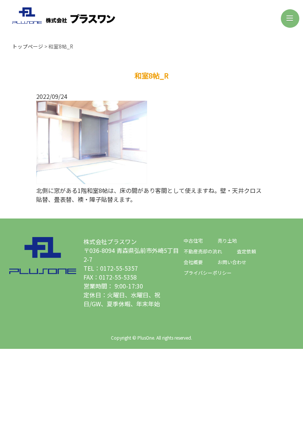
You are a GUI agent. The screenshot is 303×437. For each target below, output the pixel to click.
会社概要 (193, 262)
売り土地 (227, 240)
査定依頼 (246, 251)
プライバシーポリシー (208, 272)
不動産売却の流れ (203, 251)
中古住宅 (193, 240)
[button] (290, 18)
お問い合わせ (232, 262)
